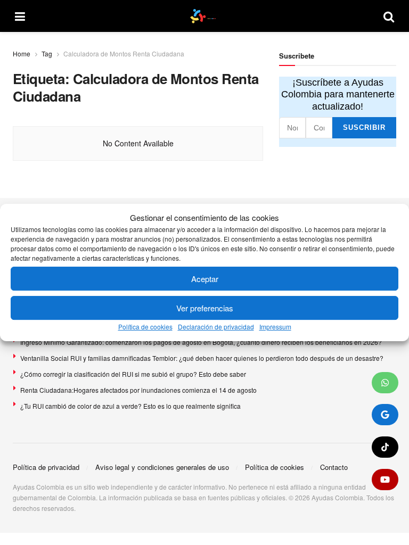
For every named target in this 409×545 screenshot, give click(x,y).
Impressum (275, 327)
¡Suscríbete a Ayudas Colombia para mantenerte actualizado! (338, 94)
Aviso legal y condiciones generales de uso (162, 467)
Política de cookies (145, 327)
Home (21, 53)
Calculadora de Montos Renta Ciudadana (123, 53)
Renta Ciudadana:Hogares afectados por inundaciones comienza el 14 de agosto (138, 389)
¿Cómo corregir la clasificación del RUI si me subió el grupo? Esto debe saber (133, 373)
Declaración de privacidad (216, 327)
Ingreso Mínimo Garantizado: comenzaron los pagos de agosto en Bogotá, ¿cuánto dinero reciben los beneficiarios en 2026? (201, 341)
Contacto (334, 467)
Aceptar (204, 278)
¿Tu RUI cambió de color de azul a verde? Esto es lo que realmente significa (130, 405)
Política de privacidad (46, 467)
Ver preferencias (204, 307)
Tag (47, 53)
